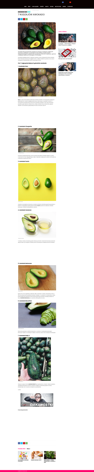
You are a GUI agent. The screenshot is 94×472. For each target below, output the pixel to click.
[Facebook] (63, 2)
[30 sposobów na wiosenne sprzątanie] (24, 455)
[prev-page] (18, 464)
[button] (74, 2)
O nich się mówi (35, 6)
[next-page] (20, 464)
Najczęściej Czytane (27, 10)
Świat (29, 6)
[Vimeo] (68, 2)
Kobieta (46, 6)
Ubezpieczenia (58, 6)
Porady (26, 11)
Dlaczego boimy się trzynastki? (65, 58)
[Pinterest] (24, 19)
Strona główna (20, 10)
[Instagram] (64, 2)
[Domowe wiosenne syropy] (37, 455)
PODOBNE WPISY (21, 448)
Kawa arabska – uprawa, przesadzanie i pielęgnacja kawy (49, 461)
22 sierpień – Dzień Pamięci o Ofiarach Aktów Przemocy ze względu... (67, 44)
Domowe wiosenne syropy (36, 460)
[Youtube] (70, 2)
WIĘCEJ (28, 448)
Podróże (42, 6)
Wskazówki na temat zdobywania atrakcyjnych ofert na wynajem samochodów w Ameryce (65, 74)
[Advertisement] (37, 115)
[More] (29, 19)
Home (25, 6)
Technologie (70, 6)
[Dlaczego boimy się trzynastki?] (67, 53)
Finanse (64, 6)
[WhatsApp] (26, 19)
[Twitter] (66, 2)
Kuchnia (51, 6)
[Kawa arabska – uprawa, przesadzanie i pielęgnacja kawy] (50, 455)
